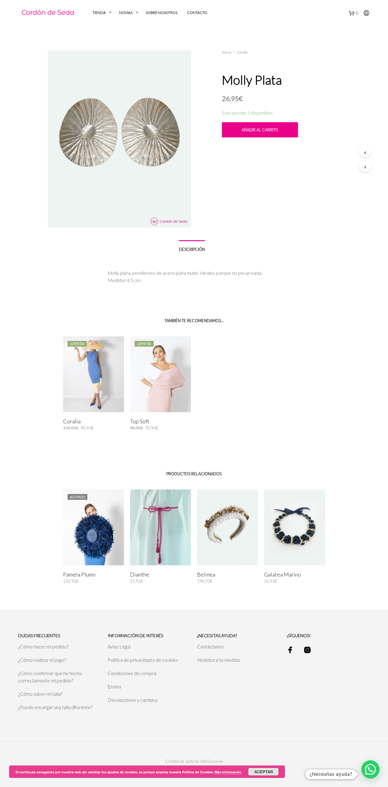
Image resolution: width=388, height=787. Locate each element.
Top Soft (139, 421)
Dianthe (139, 574)
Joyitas (242, 52)
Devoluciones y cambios (133, 700)
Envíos (114, 686)
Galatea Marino (282, 574)
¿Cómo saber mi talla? (40, 694)
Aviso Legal (119, 646)
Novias (125, 12)
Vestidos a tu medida (218, 660)
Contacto (197, 12)
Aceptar (263, 772)
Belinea (206, 574)
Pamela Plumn (79, 574)
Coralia (72, 421)
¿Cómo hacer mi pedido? (43, 646)
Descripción (192, 249)
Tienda (99, 12)
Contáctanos (210, 646)
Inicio (226, 52)
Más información (228, 772)
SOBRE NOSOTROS (161, 12)
